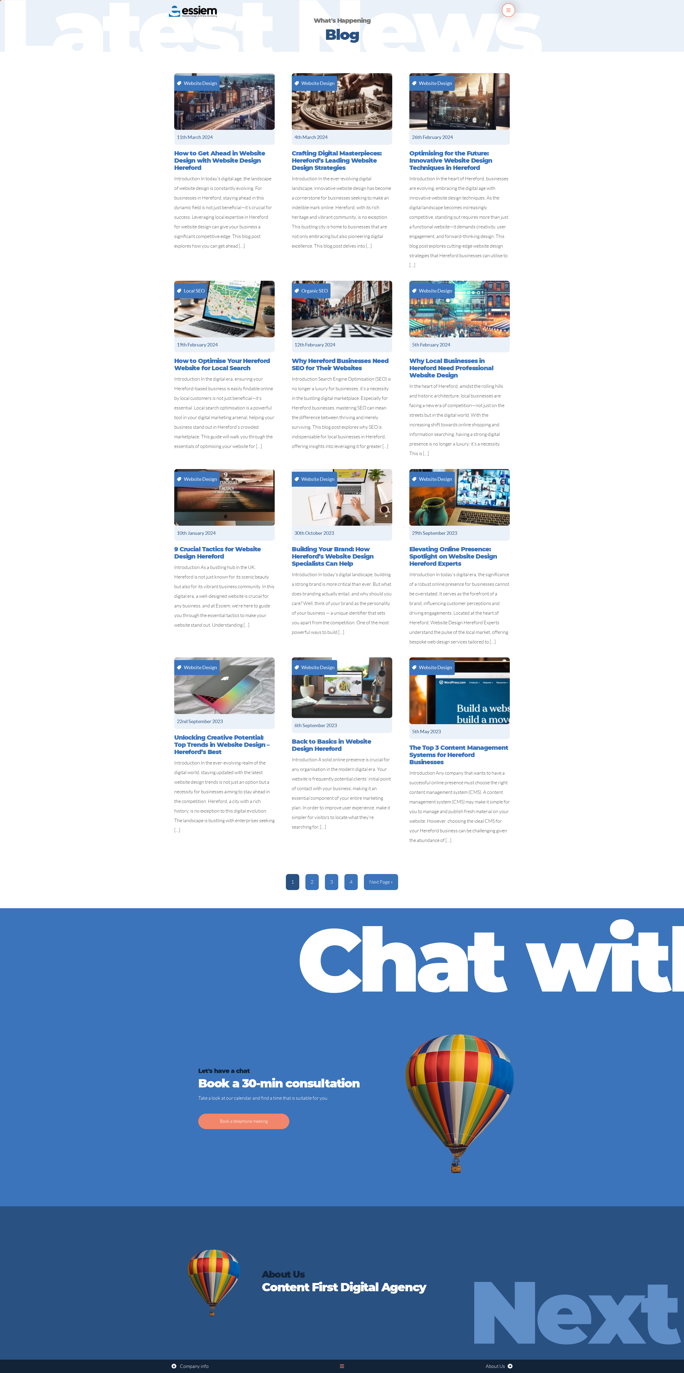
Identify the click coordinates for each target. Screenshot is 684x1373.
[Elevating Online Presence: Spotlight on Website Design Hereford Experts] (459, 497)
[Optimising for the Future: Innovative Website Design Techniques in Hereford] (459, 101)
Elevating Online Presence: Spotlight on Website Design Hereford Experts (453, 557)
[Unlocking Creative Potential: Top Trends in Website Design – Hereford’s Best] (224, 685)
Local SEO (194, 291)
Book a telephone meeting (244, 1121)
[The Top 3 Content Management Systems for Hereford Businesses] (459, 690)
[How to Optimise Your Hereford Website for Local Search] (224, 309)
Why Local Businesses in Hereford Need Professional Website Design (451, 368)
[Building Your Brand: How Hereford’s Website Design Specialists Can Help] (342, 497)
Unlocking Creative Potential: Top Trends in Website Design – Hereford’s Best (222, 745)
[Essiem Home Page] (193, 10)
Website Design (200, 83)
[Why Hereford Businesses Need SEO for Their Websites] (342, 309)
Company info (194, 1366)
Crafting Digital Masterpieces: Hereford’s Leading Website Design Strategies (337, 161)
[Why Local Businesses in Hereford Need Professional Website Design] (459, 309)
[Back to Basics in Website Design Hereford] (342, 687)
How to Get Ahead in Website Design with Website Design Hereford (219, 161)
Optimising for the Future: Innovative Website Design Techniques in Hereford (450, 161)
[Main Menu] (508, 10)
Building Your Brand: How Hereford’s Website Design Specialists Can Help (333, 557)
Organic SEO (314, 291)
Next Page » (381, 882)
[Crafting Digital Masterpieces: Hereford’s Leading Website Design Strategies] (342, 101)
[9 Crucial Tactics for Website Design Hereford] (224, 497)
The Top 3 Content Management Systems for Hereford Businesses (458, 755)
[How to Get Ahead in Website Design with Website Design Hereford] (224, 101)
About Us (495, 1366)
